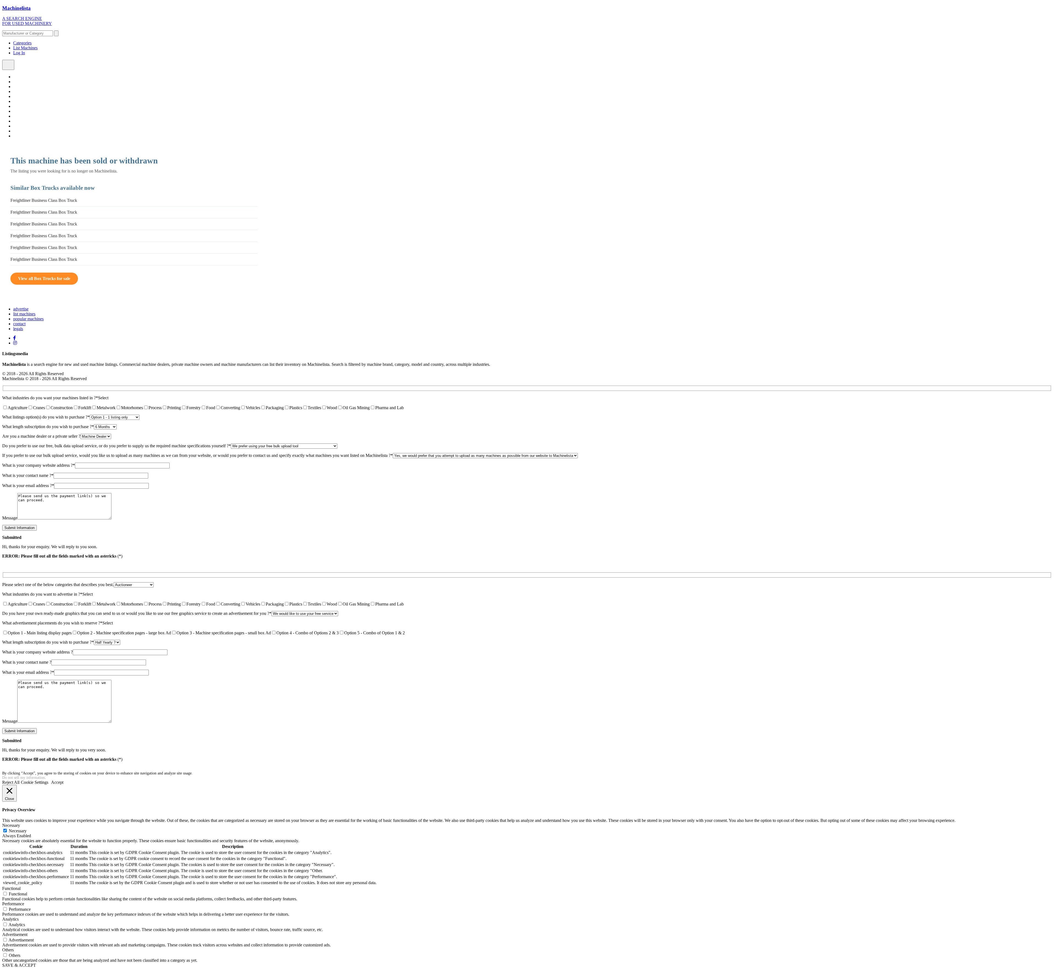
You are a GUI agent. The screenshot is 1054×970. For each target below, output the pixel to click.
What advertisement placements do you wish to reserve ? (52, 623)
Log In (19, 52)
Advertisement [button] (14, 934)
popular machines (28, 318)
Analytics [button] (10, 919)
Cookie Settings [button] (34, 782)
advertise (21, 309)
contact (19, 323)
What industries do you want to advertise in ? (42, 594)
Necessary (18, 830)
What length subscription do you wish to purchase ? (48, 426)
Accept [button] (57, 782)
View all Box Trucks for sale (44, 278)
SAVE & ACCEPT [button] (19, 965)
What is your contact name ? (28, 475)
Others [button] (8, 950)
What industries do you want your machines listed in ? (50, 397)
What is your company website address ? (38, 465)
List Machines (25, 48)
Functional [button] (11, 888)
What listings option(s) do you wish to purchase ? (46, 417)
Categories (22, 43)
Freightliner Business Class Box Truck (43, 200)
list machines (24, 314)
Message (9, 518)
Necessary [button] (11, 825)
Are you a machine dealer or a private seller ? (41, 436)
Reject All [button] (10, 782)
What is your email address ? (28, 485)
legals (18, 328)
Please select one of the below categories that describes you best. (58, 584)
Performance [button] (13, 903)
